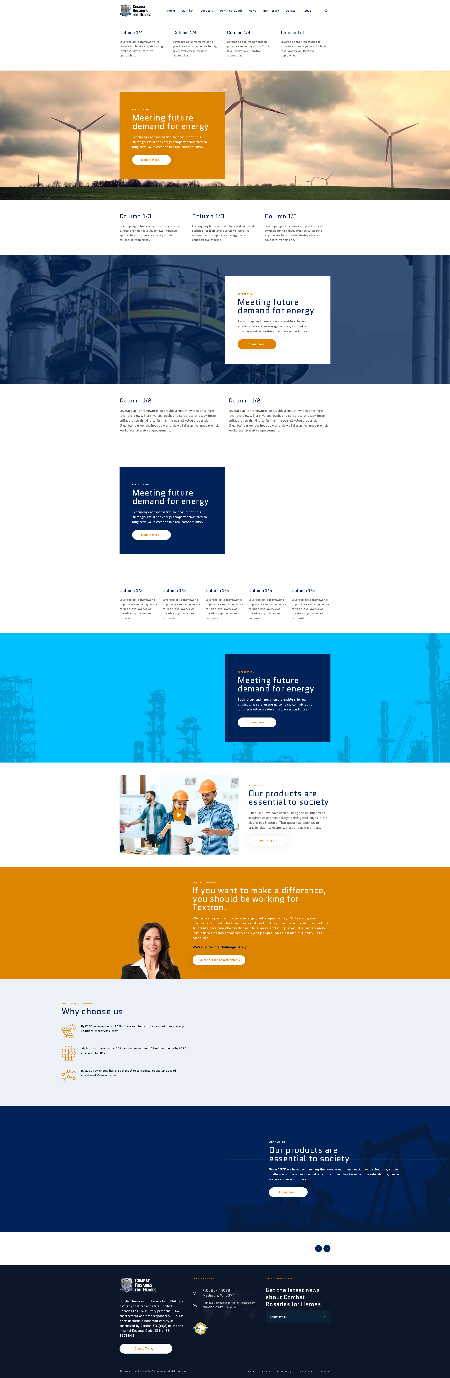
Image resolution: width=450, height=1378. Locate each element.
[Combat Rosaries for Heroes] (135, 10)
